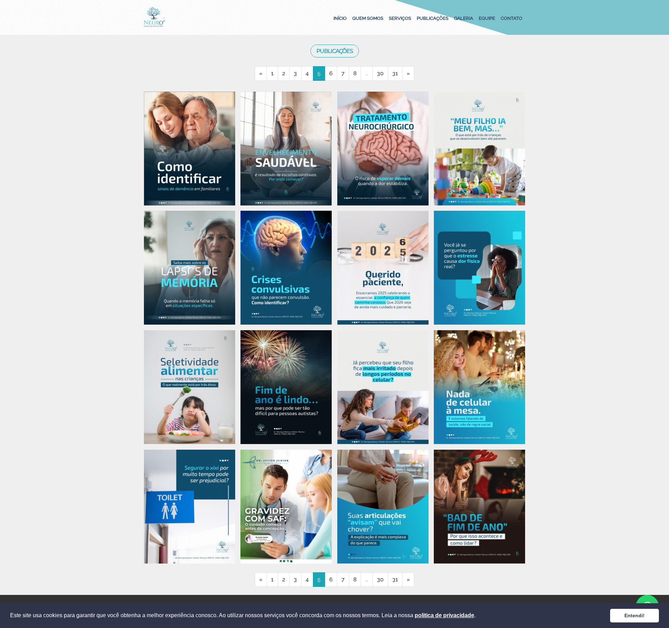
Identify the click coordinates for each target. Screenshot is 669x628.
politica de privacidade (444, 615)
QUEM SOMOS (367, 18)
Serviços (400, 18)
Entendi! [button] (634, 615)
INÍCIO (340, 18)
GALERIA (463, 18)
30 (380, 73)
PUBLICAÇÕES (432, 18)
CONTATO (511, 18)
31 (395, 73)
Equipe (487, 18)
